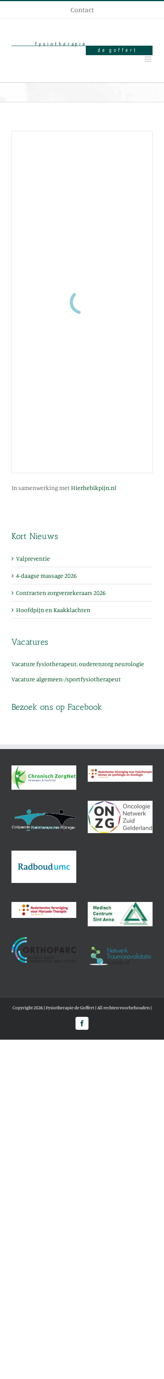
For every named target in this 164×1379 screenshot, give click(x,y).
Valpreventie (33, 558)
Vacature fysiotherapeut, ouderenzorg (62, 664)
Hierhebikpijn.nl (93, 487)
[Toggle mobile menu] (149, 59)
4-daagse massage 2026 (46, 575)
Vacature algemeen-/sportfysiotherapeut (66, 679)
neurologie (129, 664)
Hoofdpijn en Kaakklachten (53, 610)
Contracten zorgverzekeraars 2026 (61, 592)
